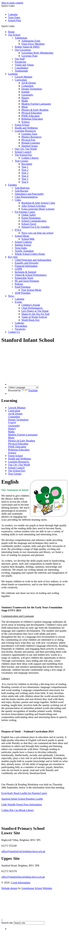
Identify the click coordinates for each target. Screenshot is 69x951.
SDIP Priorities (22, 292)
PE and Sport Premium (27, 280)
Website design (9, 888)
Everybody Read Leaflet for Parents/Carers (24, 793)
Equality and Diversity (27, 262)
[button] (15, 26)
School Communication (33, 220)
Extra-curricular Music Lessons (37, 208)
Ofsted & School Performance (31, 274)
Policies (19, 283)
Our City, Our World (26, 148)
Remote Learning (30, 142)
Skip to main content (12, 2)
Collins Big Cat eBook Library (17, 810)
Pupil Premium (22, 286)
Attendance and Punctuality (29, 193)
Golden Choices (30, 157)
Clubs (18, 199)
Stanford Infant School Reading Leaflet (22, 798)
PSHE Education (30, 115)
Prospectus (20, 61)
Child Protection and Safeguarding (33, 259)
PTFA (18, 229)
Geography (27, 94)
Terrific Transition (24, 250)
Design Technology (31, 88)
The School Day (23, 154)
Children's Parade (30, 304)
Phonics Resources (31, 136)
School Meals (22, 235)
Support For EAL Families (35, 226)
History (25, 97)
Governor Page (29, 55)
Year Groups (21, 160)
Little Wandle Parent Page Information (21, 804)
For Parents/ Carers (25, 211)
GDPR (18, 268)
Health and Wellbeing (26, 127)
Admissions (21, 37)
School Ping (14, 20)
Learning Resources (25, 130)
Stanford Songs (29, 145)
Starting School (23, 244)
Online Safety (28, 214)
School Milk (27, 238)
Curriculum (21, 79)
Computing (27, 85)
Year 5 (24, 178)
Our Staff (20, 58)
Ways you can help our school (37, 232)
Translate (33, 390)
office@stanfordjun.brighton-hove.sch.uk (23, 876)
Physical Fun (28, 139)
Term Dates (14, 17)
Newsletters (21, 326)
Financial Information (26, 265)
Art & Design (28, 82)
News (11, 295)
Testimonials (21, 70)
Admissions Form (30, 40)
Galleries (19, 323)
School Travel (28, 223)
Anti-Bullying (22, 187)
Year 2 (24, 169)
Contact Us (14, 332)
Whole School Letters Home (30, 253)
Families (12, 184)
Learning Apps (29, 133)
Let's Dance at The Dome (35, 310)
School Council (23, 151)
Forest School (22, 124)
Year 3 (24, 172)
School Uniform (23, 241)
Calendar (13, 14)
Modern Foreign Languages (36, 103)
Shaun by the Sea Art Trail (35, 313)
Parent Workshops (31, 217)
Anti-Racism (21, 190)
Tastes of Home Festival (34, 316)
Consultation (21, 67)
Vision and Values (24, 64)
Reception (26, 163)
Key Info (13, 256)
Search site (7, 922)
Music (24, 106)
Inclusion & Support (25, 271)
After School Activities (33, 205)
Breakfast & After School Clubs (38, 202)
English (25, 91)
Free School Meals (31, 289)
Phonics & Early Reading (34, 109)
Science (25, 121)
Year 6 (24, 181)
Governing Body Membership (37, 52)
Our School (14, 34)
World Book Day (30, 320)
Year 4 (24, 175)
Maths (24, 100)
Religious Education (32, 118)
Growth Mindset (23, 76)
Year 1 (24, 166)
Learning (13, 73)
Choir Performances (32, 307)
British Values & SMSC (27, 46)
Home (11, 31)
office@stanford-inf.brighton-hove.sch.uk (23, 851)
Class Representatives (26, 196)
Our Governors (23, 49)
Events (18, 301)
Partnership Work (24, 277)
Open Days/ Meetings (33, 43)
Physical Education (31, 112)
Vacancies (20, 329)
